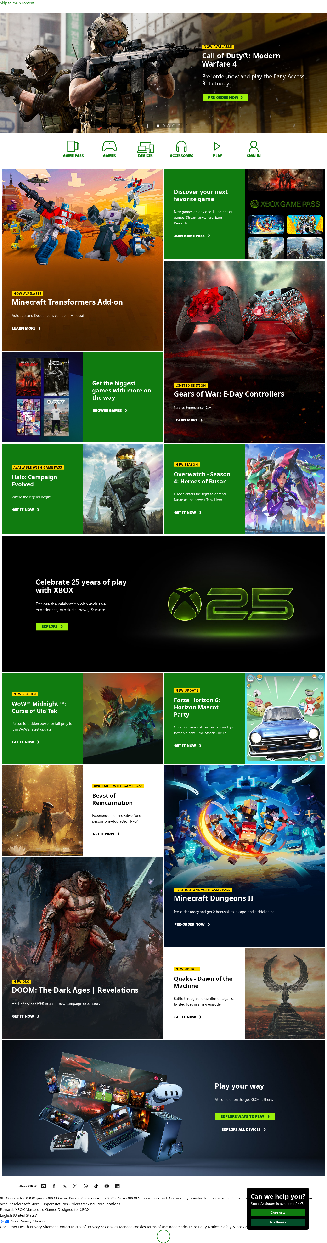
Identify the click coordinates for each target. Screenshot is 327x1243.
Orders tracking (82, 1203)
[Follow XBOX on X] (64, 1186)
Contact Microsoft (72, 1226)
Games (51, 1209)
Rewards (7, 1209)
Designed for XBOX (73, 1209)
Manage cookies (132, 1226)
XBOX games (36, 1197)
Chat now (278, 1212)
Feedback (160, 1197)
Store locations (108, 1203)
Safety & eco (231, 1226)
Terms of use (157, 1226)
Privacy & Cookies (103, 1226)
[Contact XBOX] (43, 1186)
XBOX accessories (91, 1197)
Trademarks (178, 1226)
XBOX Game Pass (62, 1197)
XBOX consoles (12, 1197)
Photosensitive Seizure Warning (233, 1197)
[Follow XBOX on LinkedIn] (117, 1186)
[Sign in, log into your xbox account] (253, 146)
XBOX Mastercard (29, 1209)
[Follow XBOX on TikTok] (96, 1186)
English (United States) (18, 1215)
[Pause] (148, 126)
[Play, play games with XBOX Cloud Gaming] (218, 146)
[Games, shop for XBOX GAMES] (109, 146)
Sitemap (49, 1226)
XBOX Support (140, 1197)
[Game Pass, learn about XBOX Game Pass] (73, 146)
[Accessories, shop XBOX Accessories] (181, 146)
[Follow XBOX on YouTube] (107, 1186)
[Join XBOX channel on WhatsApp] (86, 1186)
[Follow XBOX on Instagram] (75, 1186)
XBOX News (117, 1197)
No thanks (278, 1222)
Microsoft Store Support (34, 1203)
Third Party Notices (204, 1226)
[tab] (158, 125)
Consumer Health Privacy (21, 1226)
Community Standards (187, 1197)
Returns (61, 1203)
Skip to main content (17, 2)
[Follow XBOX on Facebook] (54, 1186)
